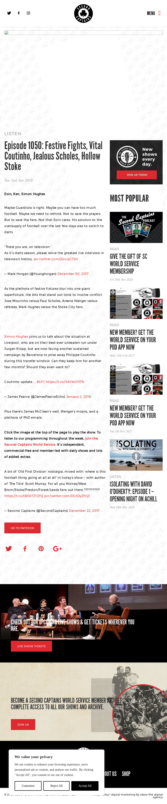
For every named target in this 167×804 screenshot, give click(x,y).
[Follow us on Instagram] (28, 13)
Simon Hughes (16, 337)
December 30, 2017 (73, 274)
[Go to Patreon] (83, 76)
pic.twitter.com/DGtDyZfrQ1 (67, 496)
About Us (108, 773)
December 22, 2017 (84, 511)
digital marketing (123, 794)
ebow (144, 794)
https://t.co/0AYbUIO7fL (65, 382)
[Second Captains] (83, 13)
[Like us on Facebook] (18, 13)
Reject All (56, 785)
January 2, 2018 (78, 397)
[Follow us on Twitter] (9, 13)
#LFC (41, 382)
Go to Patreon (22, 528)
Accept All (85, 785)
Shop (126, 773)
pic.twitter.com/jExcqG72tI (56, 259)
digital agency (158, 796)
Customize (28, 785)
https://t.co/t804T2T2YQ (23, 496)
